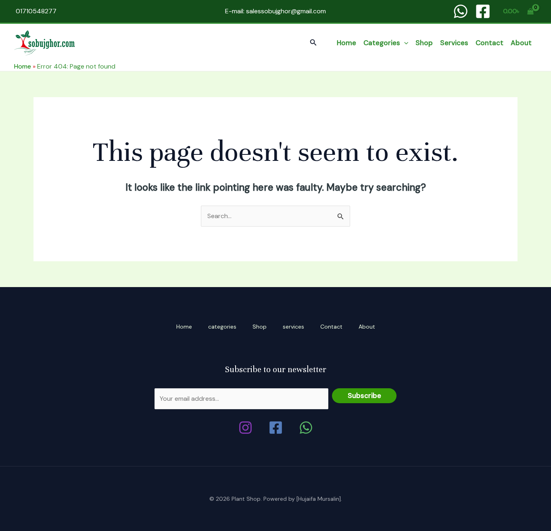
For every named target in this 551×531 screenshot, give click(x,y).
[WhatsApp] (460, 11)
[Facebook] (482, 11)
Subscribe (364, 395)
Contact (489, 42)
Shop (424, 42)
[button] (313, 42)
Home (346, 42)
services (454, 42)
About (521, 42)
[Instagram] (245, 427)
